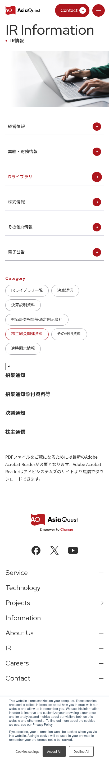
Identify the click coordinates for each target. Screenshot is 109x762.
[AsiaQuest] (23, 10)
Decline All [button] (81, 751)
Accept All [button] (54, 751)
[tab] (98, 10)
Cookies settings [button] (27, 751)
